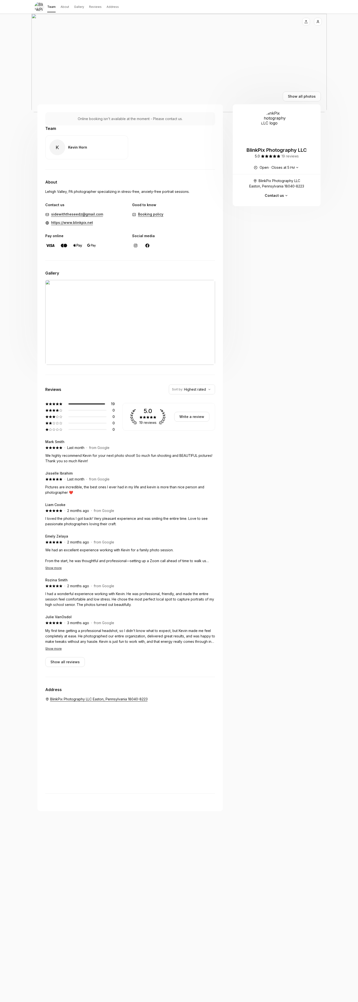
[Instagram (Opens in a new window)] (135, 245)
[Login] (318, 22)
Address (113, 7)
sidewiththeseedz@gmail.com (77, 214)
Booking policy (150, 214)
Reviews (95, 7)
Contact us (274, 195)
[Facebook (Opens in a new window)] (147, 245)
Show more (53, 568)
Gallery (79, 7)
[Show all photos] (179, 63)
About (65, 7)
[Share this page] (306, 22)
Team (51, 7)
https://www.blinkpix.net (72, 222)
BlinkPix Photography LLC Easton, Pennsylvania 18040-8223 (276, 183)
